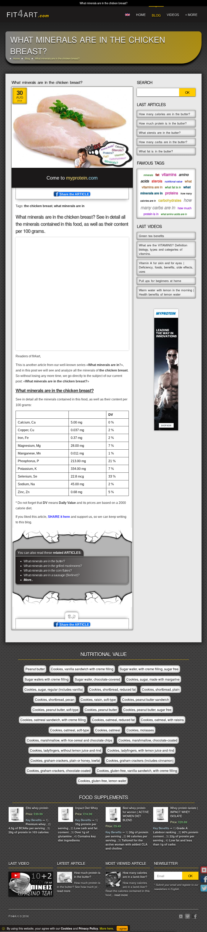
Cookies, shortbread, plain (161, 689)
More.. (28, 580)
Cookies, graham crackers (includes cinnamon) (139, 760)
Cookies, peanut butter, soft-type (55, 709)
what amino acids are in (174, 214)
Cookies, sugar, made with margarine (153, 679)
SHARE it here (59, 516)
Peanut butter (35, 669)
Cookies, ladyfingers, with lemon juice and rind (140, 750)
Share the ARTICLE (74, 194)
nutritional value (173, 181)
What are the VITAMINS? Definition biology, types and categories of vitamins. (163, 249)
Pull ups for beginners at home (160, 281)
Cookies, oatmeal (107, 730)
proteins (171, 192)
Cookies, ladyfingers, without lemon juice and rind (65, 750)
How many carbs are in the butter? (163, 142)
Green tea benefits (151, 236)
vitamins (169, 174)
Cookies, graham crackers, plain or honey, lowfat (65, 760)
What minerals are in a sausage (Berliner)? (51, 575)
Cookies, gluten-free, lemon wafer (102, 780)
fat (157, 174)
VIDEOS (173, 15)
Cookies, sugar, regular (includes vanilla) (53, 689)
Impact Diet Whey (86, 808)
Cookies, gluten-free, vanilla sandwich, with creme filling (137, 770)
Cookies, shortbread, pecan (54, 699)
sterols (157, 180)
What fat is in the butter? (156, 151)
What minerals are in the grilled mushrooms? (53, 566)
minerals (148, 175)
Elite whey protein (37, 808)
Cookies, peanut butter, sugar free (147, 709)
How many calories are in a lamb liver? (135, 875)
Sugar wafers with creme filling (47, 679)
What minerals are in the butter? (44, 561)
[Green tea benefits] (30, 884)
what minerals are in (69, 206)
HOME (141, 15)
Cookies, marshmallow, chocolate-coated (147, 740)
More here (106, 928)
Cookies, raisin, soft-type (98, 699)
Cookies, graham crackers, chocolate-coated (59, 770)
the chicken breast (38, 206)
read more (63, 891)
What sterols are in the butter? (160, 132)
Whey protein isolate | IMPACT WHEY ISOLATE (184, 812)
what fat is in (173, 187)
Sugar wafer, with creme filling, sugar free (149, 669)
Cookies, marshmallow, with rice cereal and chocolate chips (69, 740)
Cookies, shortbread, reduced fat (112, 689)
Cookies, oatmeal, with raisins (162, 719)
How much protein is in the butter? (163, 123)
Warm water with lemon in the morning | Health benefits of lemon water (166, 292)
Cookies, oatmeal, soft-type (69, 730)
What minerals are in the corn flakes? (48, 570)
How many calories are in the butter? (164, 114)
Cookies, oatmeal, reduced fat (113, 719)
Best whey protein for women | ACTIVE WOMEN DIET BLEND (136, 814)
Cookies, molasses (140, 730)
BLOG (156, 15)
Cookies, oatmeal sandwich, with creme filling (53, 719)
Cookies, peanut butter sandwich (145, 699)
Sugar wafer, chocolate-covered (97, 679)
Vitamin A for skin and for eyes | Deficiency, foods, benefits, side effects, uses (166, 267)
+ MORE (191, 15)
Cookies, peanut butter (101, 709)
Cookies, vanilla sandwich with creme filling (82, 669)
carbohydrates (169, 200)
